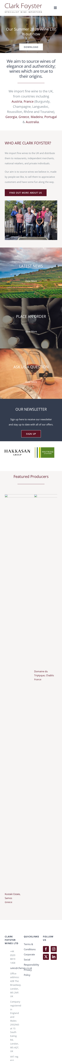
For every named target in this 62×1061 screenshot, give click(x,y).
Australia (32, 122)
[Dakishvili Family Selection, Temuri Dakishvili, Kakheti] (45, 856)
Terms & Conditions (30, 976)
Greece (24, 117)
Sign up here (17, 419)
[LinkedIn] (54, 986)
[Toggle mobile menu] (55, 7)
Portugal (50, 117)
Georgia (11, 117)
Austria (17, 101)
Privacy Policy (28, 1001)
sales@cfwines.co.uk (14, 997)
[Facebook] (46, 978)
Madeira (37, 117)
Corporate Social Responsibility (31, 988)
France (29, 101)
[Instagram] (54, 978)
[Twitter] (46, 986)
